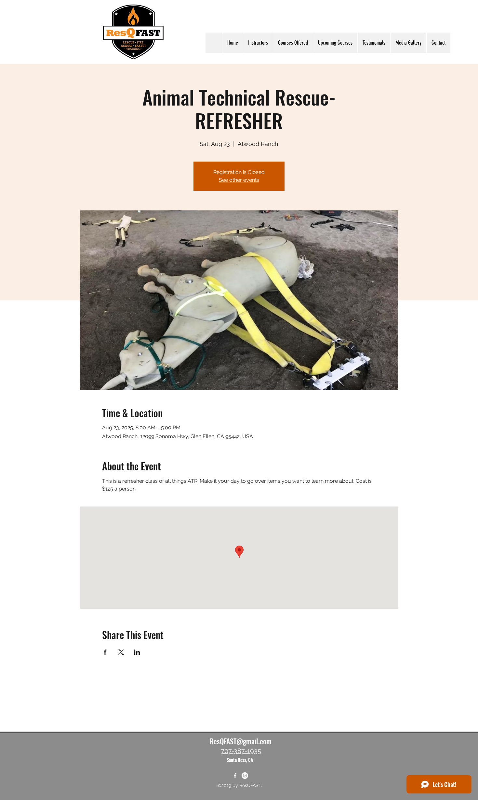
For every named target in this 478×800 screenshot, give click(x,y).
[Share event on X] (121, 652)
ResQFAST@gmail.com (241, 741)
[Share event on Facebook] (105, 652)
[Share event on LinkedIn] (137, 652)
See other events (239, 180)
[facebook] (235, 775)
